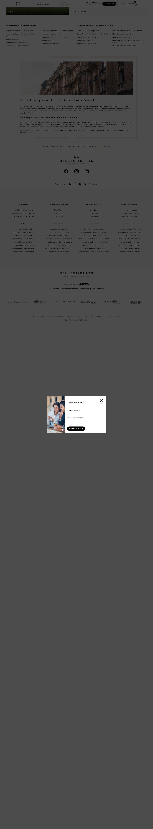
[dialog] (76, 414)
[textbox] (82, 418)
